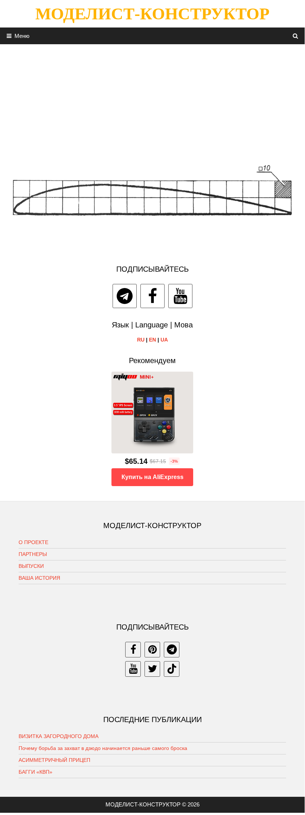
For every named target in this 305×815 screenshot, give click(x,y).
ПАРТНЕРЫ (33, 554)
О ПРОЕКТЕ (33, 542)
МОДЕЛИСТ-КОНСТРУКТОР (152, 13)
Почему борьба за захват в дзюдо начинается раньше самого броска (103, 748)
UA (164, 340)
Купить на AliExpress (152, 477)
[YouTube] (180, 296)
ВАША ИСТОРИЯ (39, 578)
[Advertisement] (152, 96)
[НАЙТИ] (295, 36)
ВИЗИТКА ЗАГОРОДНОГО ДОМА (58, 736)
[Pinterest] (152, 649)
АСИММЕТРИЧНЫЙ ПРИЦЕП (54, 760)
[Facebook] (152, 296)
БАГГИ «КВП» (35, 772)
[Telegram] (125, 296)
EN (152, 340)
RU (141, 340)
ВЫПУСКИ (31, 566)
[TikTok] (171, 669)
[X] (152, 669)
